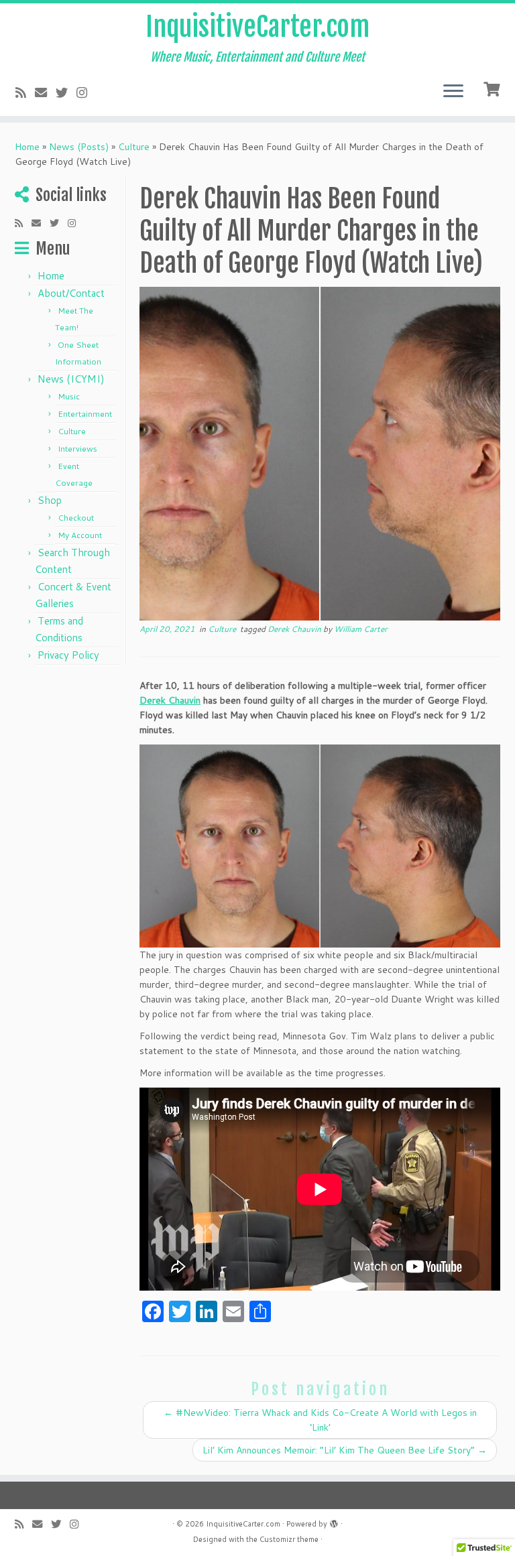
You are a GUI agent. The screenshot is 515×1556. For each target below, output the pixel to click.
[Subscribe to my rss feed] (25, 92)
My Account (80, 535)
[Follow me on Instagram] (86, 92)
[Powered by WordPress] (334, 1521)
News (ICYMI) (71, 379)
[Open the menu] (453, 92)
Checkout (76, 517)
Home (27, 146)
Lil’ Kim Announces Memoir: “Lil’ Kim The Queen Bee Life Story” (345, 1450)
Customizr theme (289, 1539)
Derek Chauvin (295, 629)
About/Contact (71, 293)
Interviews (77, 448)
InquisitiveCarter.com (257, 27)
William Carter (361, 629)
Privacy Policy (68, 655)
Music (69, 396)
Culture (134, 146)
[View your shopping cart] (493, 87)
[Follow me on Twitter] (66, 92)
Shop (50, 500)
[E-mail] (45, 92)
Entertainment (85, 413)
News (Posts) (79, 146)
